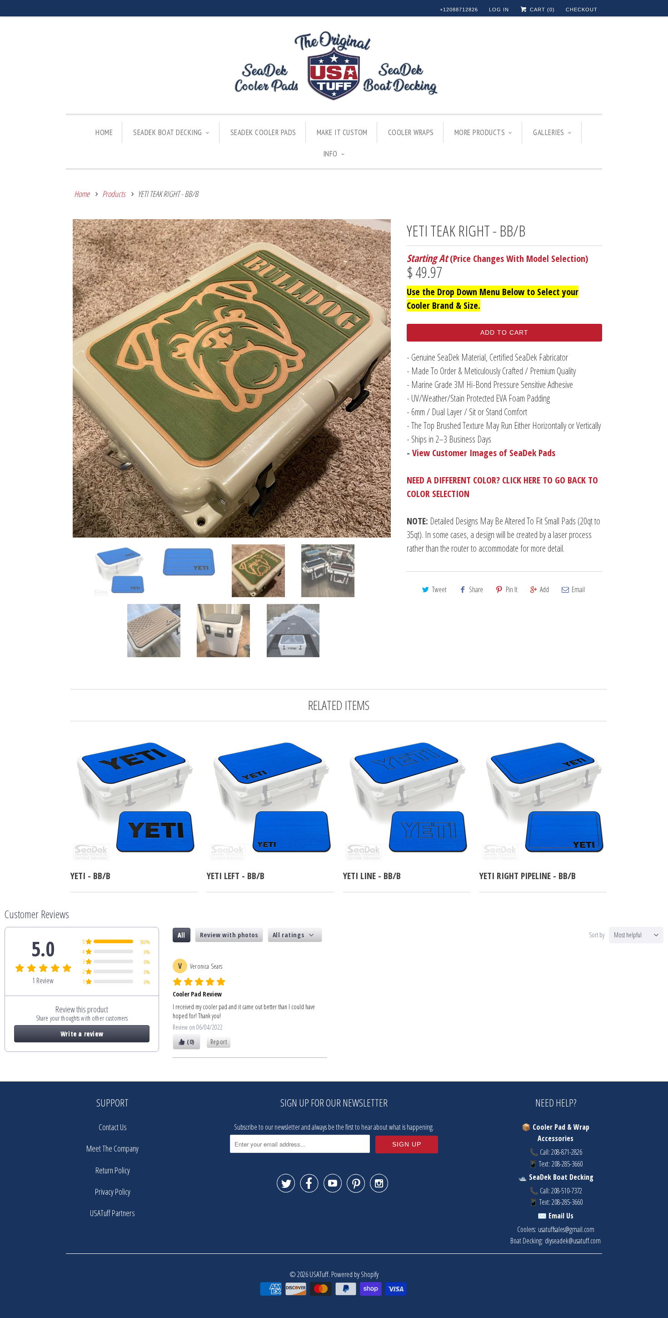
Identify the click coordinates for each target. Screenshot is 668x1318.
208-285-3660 (567, 1164)
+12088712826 (459, 9)
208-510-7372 (566, 1191)
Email (578, 589)
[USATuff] (334, 67)
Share (476, 589)
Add (544, 589)
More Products (479, 132)
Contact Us (113, 1127)
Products (113, 193)
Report (218, 1041)
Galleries (548, 132)
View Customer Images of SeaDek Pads (483, 453)
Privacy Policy (112, 1191)
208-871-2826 (566, 1152)
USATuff (319, 1274)
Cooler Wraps (411, 132)
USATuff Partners (112, 1212)
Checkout (582, 9)
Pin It (512, 589)
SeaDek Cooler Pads (263, 132)
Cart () (541, 9)
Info (330, 154)
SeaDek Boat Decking (167, 132)
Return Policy (112, 1170)
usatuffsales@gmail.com (566, 1229)
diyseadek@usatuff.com (573, 1241)
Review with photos (229, 935)
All (181, 935)
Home (104, 132)
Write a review (81, 1033)
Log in (499, 9)
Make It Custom (342, 132)
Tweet (439, 589)
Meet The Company (112, 1148)
